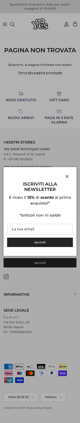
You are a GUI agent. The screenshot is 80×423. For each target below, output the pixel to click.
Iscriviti (40, 242)
